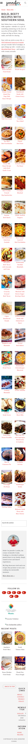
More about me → (9, 576)
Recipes (20, 734)
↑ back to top (9, 686)
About (19, 694)
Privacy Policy (21, 700)
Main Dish (10, 9)
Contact (20, 696)
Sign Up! (20, 713)
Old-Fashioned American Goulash (12, 42)
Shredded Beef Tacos (8, 49)
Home (3, 9)
